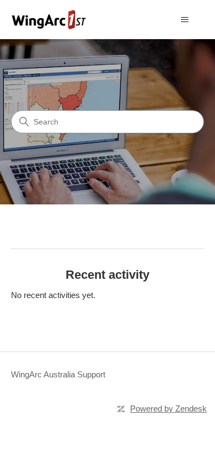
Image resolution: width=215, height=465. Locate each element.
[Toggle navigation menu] (185, 20)
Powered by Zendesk (168, 408)
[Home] (49, 19)
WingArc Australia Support (58, 374)
